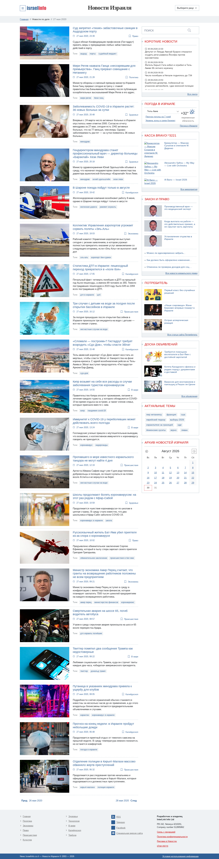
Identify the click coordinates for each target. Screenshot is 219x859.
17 (155, 477)
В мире (134, 390)
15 (193, 472)
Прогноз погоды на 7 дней (158, 116)
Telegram (120, 822)
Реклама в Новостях (167, 841)
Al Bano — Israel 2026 (175, 180)
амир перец (85, 602)
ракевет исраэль (108, 207)
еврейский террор (155, 420)
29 (193, 482)
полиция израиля (106, 787)
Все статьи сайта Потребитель (182, 334)
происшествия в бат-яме (122, 558)
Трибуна (72, 835)
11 (163, 472)
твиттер (84, 671)
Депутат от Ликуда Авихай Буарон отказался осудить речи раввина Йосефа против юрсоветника (168, 55)
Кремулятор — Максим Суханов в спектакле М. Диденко (176, 146)
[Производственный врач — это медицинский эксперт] (153, 211)
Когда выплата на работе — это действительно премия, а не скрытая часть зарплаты (179, 224)
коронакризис (127, 602)
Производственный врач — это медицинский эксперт (178, 207)
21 (185, 477)
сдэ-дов (84, 373)
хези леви (118, 179)
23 (148, 482)
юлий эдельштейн (101, 179)
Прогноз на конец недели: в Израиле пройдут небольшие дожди (103, 725)
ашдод (83, 53)
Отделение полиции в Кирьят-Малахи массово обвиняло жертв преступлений (104, 763)
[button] (33, 8)
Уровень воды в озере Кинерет (160, 120)
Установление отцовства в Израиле (178, 237)
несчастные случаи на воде (93, 329)
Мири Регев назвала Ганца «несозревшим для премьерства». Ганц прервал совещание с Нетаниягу (104, 69)
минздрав (85, 141)
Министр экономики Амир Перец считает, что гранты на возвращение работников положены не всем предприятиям (104, 573)
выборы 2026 (177, 420)
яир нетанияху (154, 414)
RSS (118, 817)
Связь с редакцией (166, 832)
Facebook (121, 828)
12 (170, 472)
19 (170, 477)
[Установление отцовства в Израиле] (153, 241)
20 (178, 477)
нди (179, 425)
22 (193, 477)
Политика (133, 77)
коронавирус (86, 445)
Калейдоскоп (132, 192)
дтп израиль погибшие (91, 633)
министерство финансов (106, 602)
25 (163, 482)
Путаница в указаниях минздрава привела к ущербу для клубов (102, 688)
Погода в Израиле (188, 126)
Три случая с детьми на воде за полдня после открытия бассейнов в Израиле (104, 305)
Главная (27, 816)
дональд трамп (98, 671)
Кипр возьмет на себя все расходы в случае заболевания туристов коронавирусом (102, 383)
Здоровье (133, 115)
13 (178, 472)
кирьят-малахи (87, 787)
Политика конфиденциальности (172, 836)
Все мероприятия (189, 189)
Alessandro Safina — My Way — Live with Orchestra (179, 164)
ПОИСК (149, 30)
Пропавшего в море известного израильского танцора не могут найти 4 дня (103, 458)
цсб (98, 295)
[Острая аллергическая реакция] (153, 324)
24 (155, 482)
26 (170, 482)
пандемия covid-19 (97, 410)
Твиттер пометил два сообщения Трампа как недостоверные (103, 650)
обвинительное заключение (93, 558)
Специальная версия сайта (129, 833)
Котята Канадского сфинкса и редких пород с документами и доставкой (179, 369)
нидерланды (102, 445)
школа (109, 520)
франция (171, 414)
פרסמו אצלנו (162, 846)
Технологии (74, 821)
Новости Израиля (109, 7)
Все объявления (189, 396)
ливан (184, 430)
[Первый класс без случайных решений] (153, 294)
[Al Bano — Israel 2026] (153, 182)
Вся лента (192, 94)
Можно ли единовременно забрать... (166, 253)
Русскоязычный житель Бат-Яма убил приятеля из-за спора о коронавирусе (105, 534)
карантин (84, 715)
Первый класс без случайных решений (179, 291)
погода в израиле (88, 749)
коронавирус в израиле (91, 520)
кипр (82, 410)
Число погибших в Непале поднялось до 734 (168, 75)
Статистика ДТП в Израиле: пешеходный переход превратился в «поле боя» (100, 267)
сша (183, 414)
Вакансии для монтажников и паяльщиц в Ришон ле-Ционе (179, 383)
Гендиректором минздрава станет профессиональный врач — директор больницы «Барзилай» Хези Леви (105, 154)
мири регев (85, 98)
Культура (27, 840)
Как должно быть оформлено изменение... (169, 260)
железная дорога (88, 207)
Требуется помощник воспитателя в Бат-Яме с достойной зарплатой (177, 354)
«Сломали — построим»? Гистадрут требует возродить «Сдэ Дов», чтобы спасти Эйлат (102, 343)
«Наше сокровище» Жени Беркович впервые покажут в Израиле (179, 308)
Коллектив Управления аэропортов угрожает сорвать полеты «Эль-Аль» (103, 227)
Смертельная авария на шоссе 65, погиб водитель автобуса (100, 612)
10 (155, 472)
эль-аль (84, 257)
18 (163, 477)
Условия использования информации (180, 856)
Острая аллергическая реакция (176, 321)
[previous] (146, 451)
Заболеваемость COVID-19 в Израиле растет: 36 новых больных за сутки (103, 108)
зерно (173, 430)
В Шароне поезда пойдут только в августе (101, 187)
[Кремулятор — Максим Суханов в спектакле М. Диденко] (153, 150)
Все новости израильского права (181, 273)
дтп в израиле (87, 295)
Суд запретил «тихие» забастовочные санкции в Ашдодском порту (105, 29)
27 (178, 482)
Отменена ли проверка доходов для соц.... (169, 267)
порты (93, 53)
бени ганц (98, 98)
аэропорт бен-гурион (101, 257)
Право (135, 36)
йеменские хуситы (156, 430)
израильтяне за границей (159, 425)
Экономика (133, 233)
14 (185, 472)
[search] (189, 30)
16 (148, 477)
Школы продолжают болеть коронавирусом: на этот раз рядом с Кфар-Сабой (104, 496)
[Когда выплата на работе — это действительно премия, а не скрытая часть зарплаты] (153, 225)
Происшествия (131, 312)
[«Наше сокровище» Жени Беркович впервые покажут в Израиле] (153, 309)
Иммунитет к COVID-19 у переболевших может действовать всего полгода (104, 421)
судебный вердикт (107, 53)
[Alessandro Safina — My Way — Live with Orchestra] (153, 168)
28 (185, 482)
